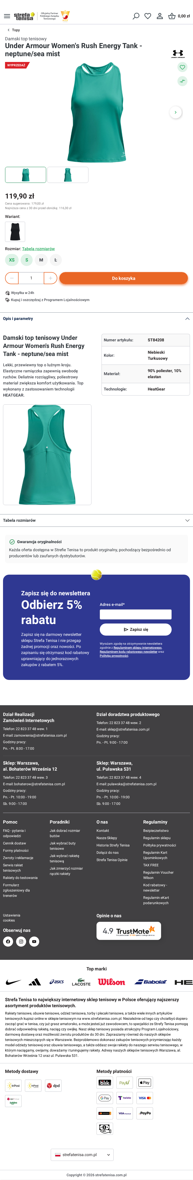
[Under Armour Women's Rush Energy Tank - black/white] (15, 232)
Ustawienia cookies (8, 917)
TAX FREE (151, 865)
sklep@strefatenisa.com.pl (128, 729)
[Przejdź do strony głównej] (24, 16)
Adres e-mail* (112, 604)
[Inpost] (13, 1085)
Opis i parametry (18, 318)
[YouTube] (34, 941)
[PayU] (124, 1082)
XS (12, 260)
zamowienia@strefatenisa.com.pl (40, 735)
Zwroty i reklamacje (18, 858)
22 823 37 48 (26, 729)
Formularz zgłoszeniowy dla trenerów (16, 890)
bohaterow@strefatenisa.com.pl (39, 784)
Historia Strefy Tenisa (113, 845)
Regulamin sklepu (157, 838)
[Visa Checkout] (124, 1113)
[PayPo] (144, 1113)
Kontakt (102, 831)
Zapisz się (139, 629)
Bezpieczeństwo (156, 831)
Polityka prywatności (159, 845)
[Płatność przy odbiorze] (104, 1129)
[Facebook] (8, 941)
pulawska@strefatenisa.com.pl (132, 784)
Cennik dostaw (14, 843)
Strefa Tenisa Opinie (111, 860)
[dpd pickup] (13, 1101)
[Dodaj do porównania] (182, 81)
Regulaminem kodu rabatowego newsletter (128, 651)
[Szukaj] (136, 16)
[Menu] (7, 16)
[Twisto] (124, 1098)
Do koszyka (123, 278)
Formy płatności (15, 850)
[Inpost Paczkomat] (33, 1085)
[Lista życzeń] (148, 16)
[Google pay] (104, 1098)
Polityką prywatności (114, 656)
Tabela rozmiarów (19, 520)
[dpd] (53, 1085)
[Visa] (144, 1098)
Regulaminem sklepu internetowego (138, 647)
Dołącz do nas (107, 852)
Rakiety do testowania (20, 878)
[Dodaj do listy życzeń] (182, 67)
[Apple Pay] (144, 1082)
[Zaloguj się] (160, 16)
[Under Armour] (178, 54)
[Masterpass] (104, 1113)
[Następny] (176, 112)
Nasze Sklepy (106, 838)
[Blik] (104, 1082)
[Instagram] (21, 941)
